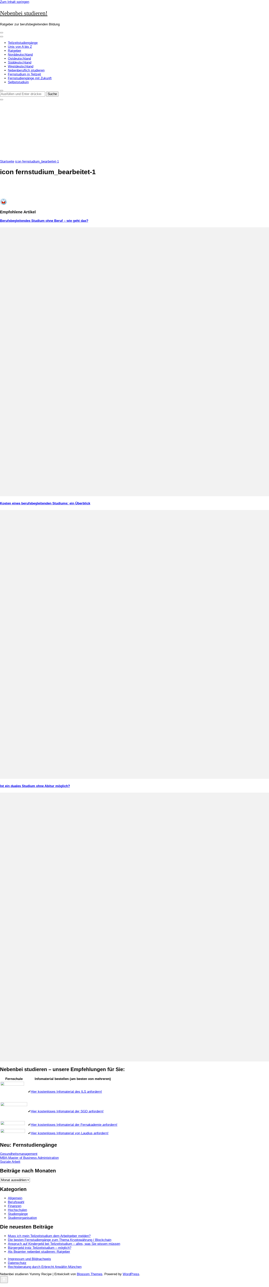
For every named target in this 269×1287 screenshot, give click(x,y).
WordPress (131, 1274)
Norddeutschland (20, 54)
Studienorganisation (22, 1218)
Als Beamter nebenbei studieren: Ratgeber (39, 1252)
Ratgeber (14, 51)
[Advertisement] (134, 130)
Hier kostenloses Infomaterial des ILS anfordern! (66, 1092)
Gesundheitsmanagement (18, 1154)
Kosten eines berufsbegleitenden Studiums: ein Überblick (45, 503)
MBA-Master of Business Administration (29, 1158)
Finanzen (14, 1206)
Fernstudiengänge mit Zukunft (30, 78)
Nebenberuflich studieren (26, 70)
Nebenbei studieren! (23, 13)
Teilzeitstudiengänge (23, 43)
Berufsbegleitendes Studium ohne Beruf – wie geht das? (44, 221)
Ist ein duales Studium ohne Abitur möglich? (35, 786)
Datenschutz (17, 1263)
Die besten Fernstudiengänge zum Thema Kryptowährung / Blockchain (59, 1240)
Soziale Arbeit (10, 1162)
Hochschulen (17, 1210)
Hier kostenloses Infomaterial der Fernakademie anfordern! (74, 1125)
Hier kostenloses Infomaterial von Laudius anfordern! (70, 1133)
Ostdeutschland (19, 58)
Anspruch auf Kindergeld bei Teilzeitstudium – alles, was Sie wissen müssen (64, 1244)
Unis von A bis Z (20, 47)
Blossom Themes (89, 1274)
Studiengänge (18, 1214)
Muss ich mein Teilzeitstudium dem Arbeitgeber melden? (49, 1236)
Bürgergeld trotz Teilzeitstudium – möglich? (39, 1248)
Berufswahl (16, 1202)
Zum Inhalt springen (14, 2)
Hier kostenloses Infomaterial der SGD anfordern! (67, 1111)
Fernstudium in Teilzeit (24, 74)
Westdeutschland (20, 66)
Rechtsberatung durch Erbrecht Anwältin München (45, 1267)
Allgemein (15, 1198)
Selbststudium (18, 82)
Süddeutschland (19, 62)
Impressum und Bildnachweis (29, 1259)
